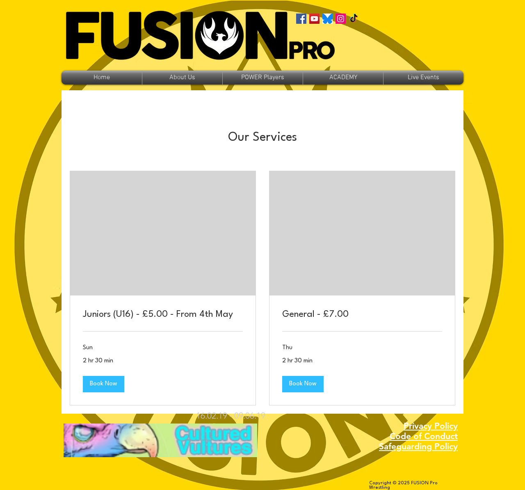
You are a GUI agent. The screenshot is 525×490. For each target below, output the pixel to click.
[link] (163, 314)
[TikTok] (354, 19)
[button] (103, 384)
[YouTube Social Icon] (314, 19)
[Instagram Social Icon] (341, 19)
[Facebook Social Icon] (301, 19)
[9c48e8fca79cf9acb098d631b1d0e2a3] (327, 19)
